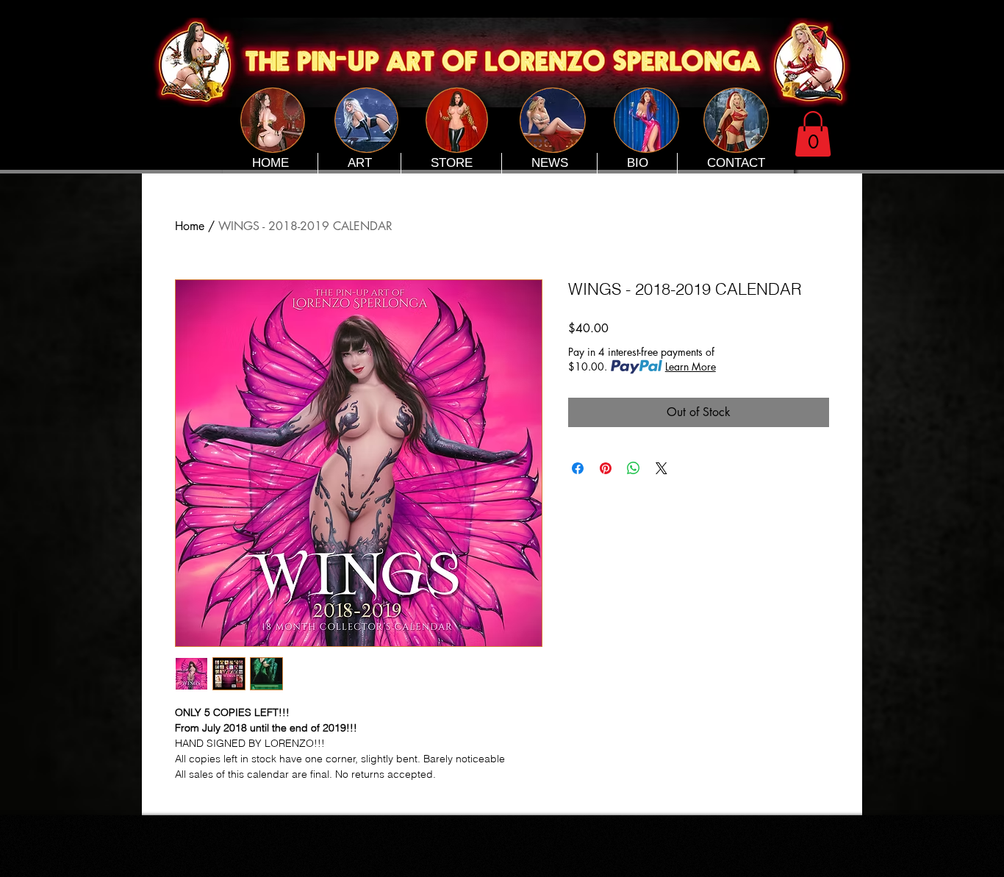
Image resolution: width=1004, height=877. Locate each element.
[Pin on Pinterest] (605, 468)
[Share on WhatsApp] (633, 468)
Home (189, 226)
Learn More (690, 366)
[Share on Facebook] (578, 468)
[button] (813, 134)
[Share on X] (661, 468)
